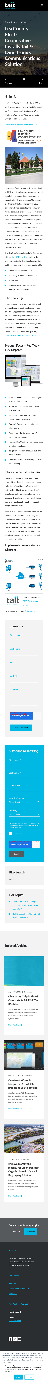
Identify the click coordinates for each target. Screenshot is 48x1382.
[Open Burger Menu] (41, 5)
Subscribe (31, 1232)
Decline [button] (29, 1377)
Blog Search (17, 872)
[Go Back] (24, 79)
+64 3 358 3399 (15, 1321)
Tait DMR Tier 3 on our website (32, 601)
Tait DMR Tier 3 (18, 257)
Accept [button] (18, 1377)
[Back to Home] (10, 5)
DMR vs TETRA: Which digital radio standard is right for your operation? (25, 905)
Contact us (31, 611)
